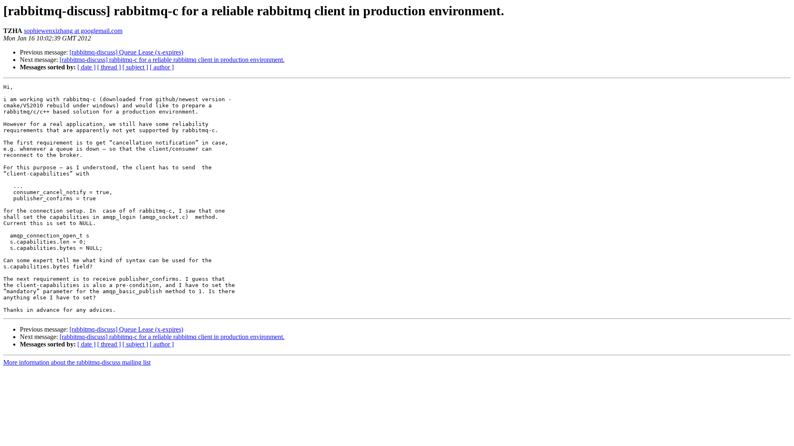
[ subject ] (135, 67)
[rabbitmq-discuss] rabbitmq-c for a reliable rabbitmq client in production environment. (172, 59)
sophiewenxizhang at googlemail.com (73, 30)
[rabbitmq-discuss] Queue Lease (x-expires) (126, 52)
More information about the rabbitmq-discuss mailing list (77, 362)
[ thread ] (109, 67)
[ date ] (86, 67)
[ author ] (162, 67)
